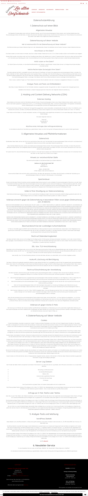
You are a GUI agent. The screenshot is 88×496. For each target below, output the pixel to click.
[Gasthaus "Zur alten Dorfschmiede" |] (18, 10)
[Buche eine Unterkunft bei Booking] (83, 3)
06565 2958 (20, 474)
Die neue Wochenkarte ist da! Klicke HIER (39, 494)
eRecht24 (46, 441)
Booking (26, 485)
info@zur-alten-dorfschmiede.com (19, 475)
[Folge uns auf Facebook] (81, 3)
